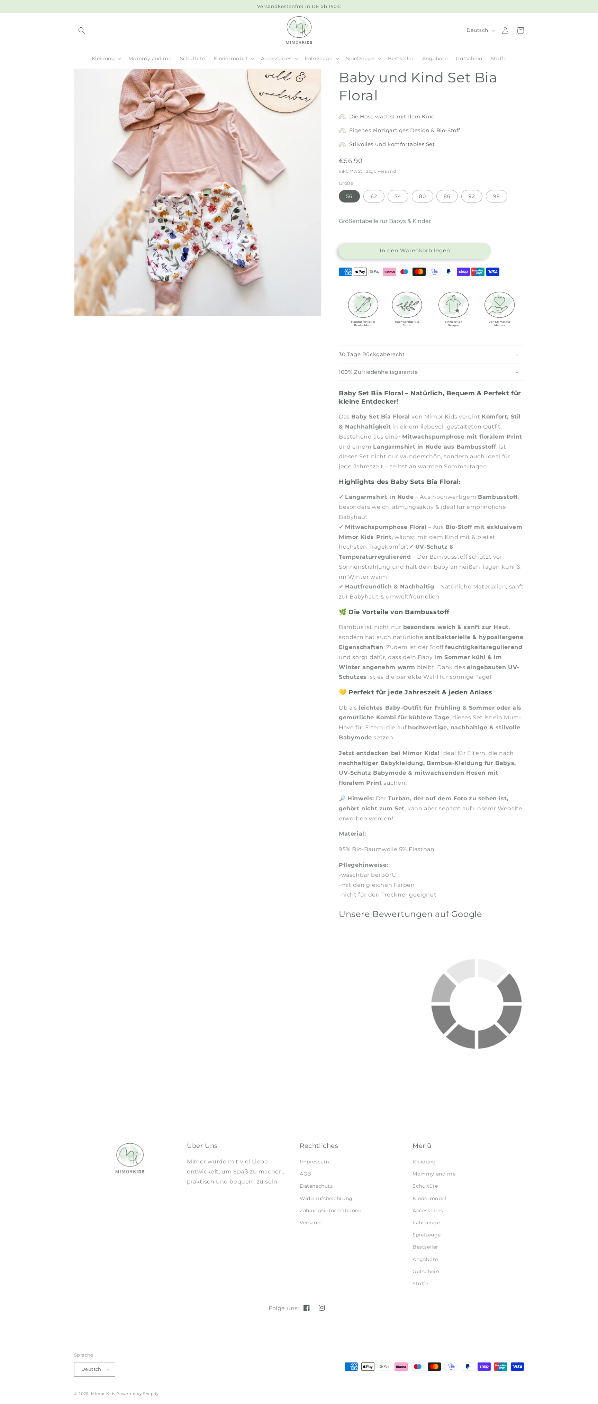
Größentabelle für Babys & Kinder (385, 221)
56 (349, 196)
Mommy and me (434, 1174)
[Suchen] (81, 30)
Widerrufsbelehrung (326, 1198)
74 (398, 196)
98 (496, 196)
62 (374, 196)
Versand (387, 171)
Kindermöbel (429, 1198)
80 (422, 196)
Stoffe (420, 1283)
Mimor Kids (103, 1393)
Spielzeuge (427, 1235)
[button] (106, 58)
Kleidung (424, 1162)
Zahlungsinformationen (331, 1210)
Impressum (314, 1162)
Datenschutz (316, 1186)
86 (447, 196)
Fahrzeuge (426, 1223)
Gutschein (426, 1271)
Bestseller (425, 1247)
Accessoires (428, 1210)
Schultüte (425, 1186)
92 (472, 196)
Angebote (425, 1259)
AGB (305, 1174)
